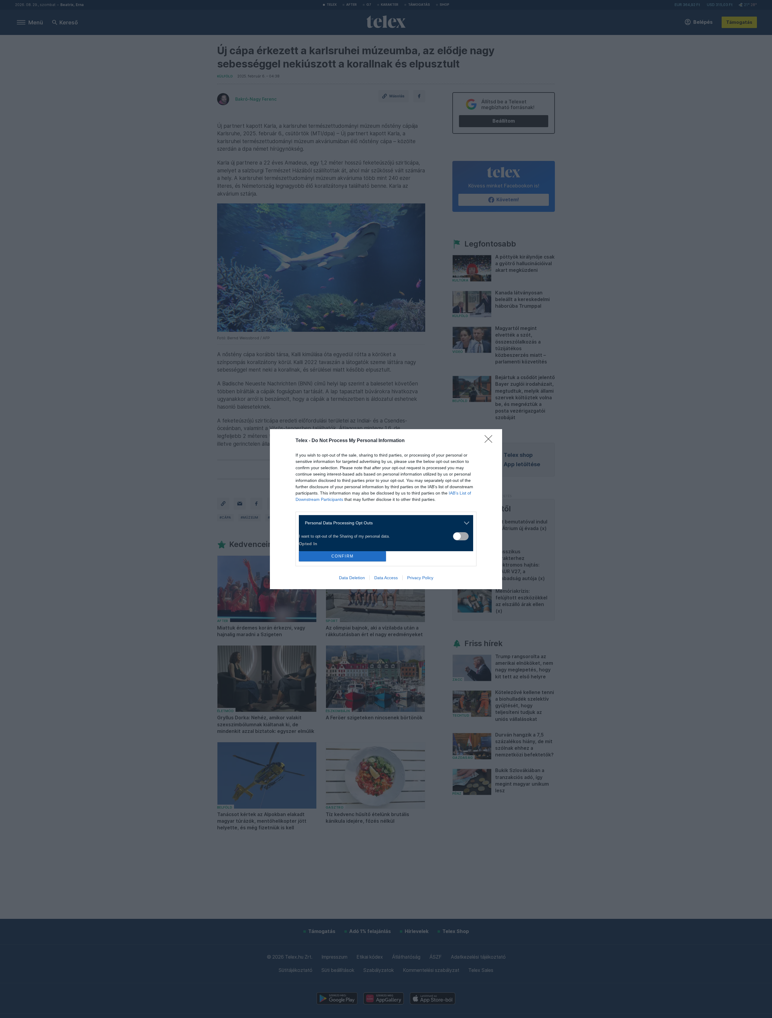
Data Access (386, 577)
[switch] (461, 536)
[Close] (490, 441)
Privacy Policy (420, 577)
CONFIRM (342, 556)
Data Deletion (352, 577)
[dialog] (386, 509)
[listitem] (384, 523)
